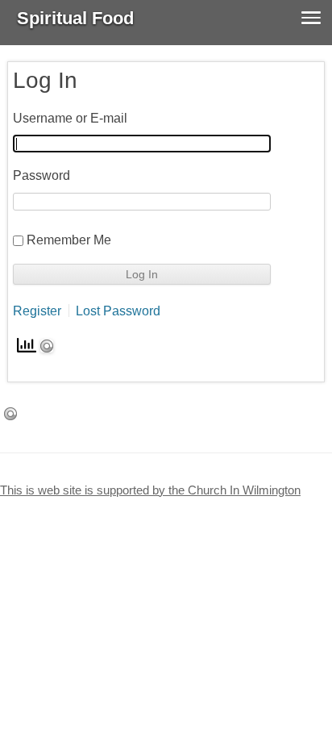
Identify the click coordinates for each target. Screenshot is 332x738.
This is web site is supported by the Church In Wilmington (150, 490)
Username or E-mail (70, 117)
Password (41, 175)
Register (37, 310)
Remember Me (69, 239)
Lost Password (118, 310)
